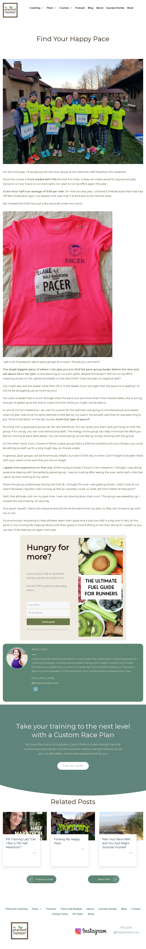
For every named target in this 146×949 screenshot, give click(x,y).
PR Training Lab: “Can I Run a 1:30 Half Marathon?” (21, 843)
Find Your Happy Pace (73, 39)
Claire (44, 649)
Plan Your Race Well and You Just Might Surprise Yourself (116, 843)
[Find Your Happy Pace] (73, 111)
